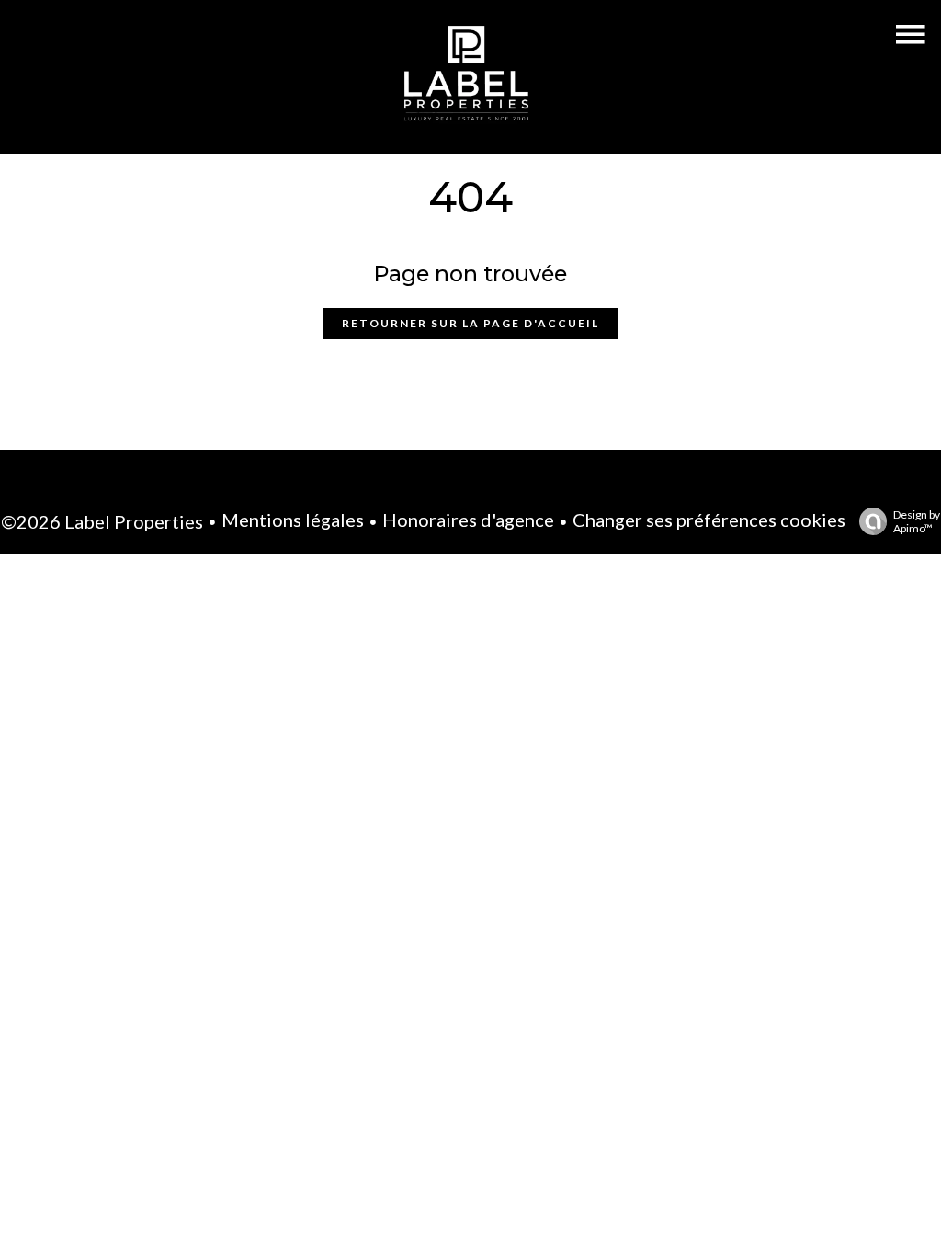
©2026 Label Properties (102, 521)
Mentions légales (292, 519)
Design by (916, 521)
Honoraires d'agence (468, 519)
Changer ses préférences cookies (709, 519)
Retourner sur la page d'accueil (470, 323)
